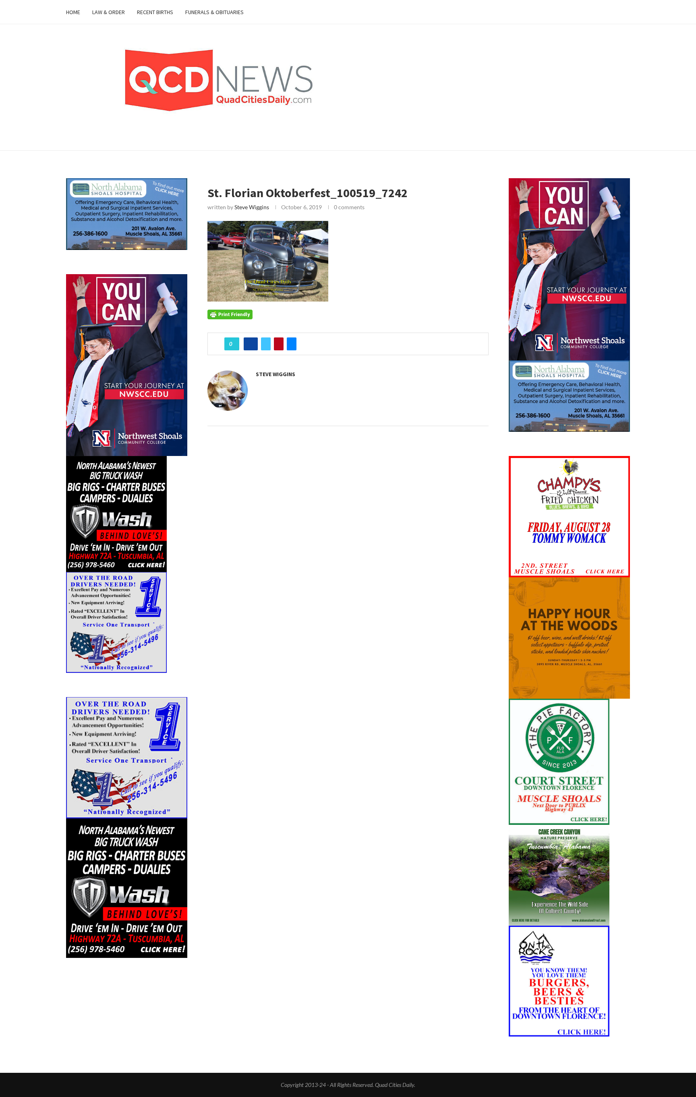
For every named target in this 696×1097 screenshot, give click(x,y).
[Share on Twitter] (266, 343)
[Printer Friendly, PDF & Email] (230, 313)
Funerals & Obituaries (214, 12)
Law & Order (108, 12)
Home (73, 12)
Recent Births (155, 12)
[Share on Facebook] (251, 343)
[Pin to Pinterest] (279, 343)
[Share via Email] (291, 343)
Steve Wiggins (251, 207)
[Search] (626, 12)
